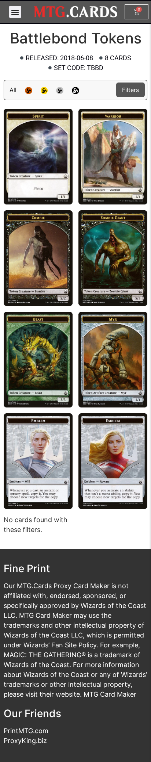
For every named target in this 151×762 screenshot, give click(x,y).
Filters (130, 89)
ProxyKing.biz (25, 740)
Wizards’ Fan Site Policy (59, 645)
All (13, 89)
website (68, 694)
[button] (15, 12)
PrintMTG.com (26, 731)
